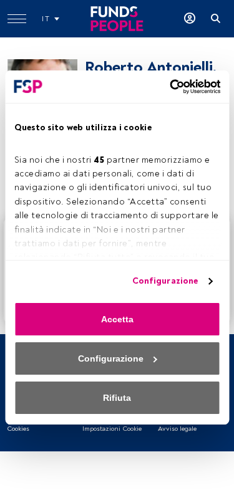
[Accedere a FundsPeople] (189, 18)
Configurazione (165, 281)
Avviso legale (177, 429)
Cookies (18, 429)
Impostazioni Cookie (112, 429)
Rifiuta (117, 398)
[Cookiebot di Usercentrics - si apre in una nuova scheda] (167, 86)
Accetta (117, 319)
